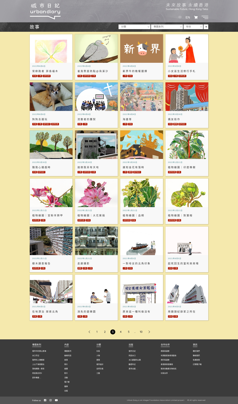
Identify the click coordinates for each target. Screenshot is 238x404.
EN (188, 17)
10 (141, 332)
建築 (175, 124)
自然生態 (46, 76)
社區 (34, 76)
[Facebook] (45, 400)
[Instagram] (50, 400)
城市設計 (46, 124)
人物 (39, 76)
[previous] (89, 330)
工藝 (93, 172)
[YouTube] (56, 400)
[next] (149, 330)
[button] (205, 17)
